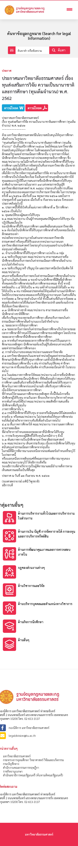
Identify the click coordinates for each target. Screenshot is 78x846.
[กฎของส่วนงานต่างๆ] (39, 572)
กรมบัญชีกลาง (11, 763)
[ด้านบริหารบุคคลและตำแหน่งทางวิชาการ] (39, 608)
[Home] (30, 14)
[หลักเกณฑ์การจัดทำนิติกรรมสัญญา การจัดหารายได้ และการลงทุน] (39, 590)
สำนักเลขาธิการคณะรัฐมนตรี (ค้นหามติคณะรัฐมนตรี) (33, 775)
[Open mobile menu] (70, 10)
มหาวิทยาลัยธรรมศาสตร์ (16, 756)
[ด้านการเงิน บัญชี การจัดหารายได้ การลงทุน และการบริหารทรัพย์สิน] (39, 536)
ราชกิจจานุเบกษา (13, 771)
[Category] (39, 518)
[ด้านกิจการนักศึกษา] (39, 627)
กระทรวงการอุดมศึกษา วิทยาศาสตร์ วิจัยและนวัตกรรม (33, 760)
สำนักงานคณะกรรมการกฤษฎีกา (21, 767)
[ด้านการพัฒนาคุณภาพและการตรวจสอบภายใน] (39, 554)
